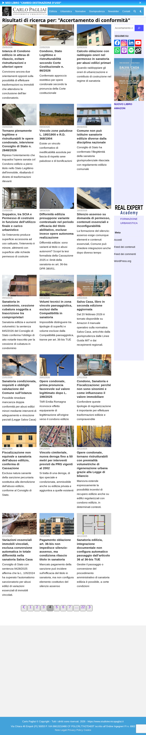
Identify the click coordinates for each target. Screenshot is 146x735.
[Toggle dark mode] (141, 11)
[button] (140, 2)
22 (83, 607)
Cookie (87, 730)
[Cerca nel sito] (139, 28)
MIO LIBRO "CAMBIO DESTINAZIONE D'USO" (33, 2)
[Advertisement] (129, 157)
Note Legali (61, 730)
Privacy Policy (75, 730)
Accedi (118, 239)
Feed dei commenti (125, 254)
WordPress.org (122, 261)
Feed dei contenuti (124, 247)
